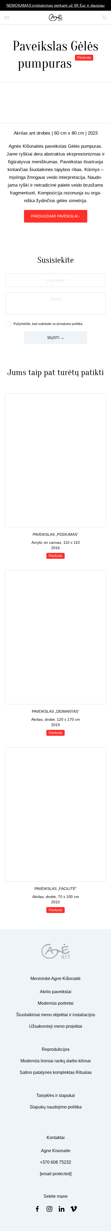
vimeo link (73, 1209)
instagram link (49, 1209)
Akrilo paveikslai (55, 991)
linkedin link (61, 1209)
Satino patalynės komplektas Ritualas (56, 1072)
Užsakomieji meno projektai (55, 1026)
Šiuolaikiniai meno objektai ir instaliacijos (55, 1014)
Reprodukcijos (56, 1049)
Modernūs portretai (56, 1003)
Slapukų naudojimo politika (56, 1107)
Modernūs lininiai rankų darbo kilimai (55, 1061)
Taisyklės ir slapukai (55, 1095)
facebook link (37, 1209)
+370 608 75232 (55, 1162)
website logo (56, 17)
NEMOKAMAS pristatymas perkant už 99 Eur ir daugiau (55, 5)
